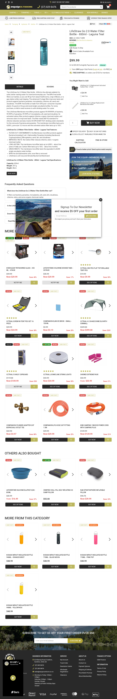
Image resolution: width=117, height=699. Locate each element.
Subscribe (92, 216)
